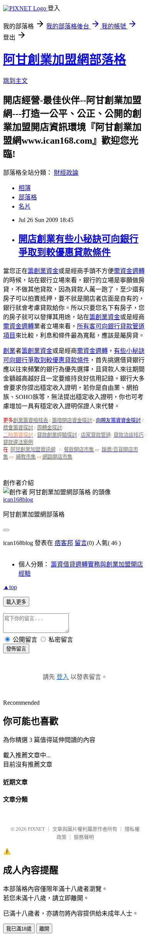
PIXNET (36, 829)
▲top (10, 587)
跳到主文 (15, 81)
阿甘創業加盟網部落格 (64, 59)
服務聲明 (84, 837)
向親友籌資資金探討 (118, 420)
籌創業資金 (43, 271)
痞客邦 (64, 543)
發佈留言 (16, 649)
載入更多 (16, 602)
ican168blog (18, 499)
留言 (81, 543)
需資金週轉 (129, 271)
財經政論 (66, 172)
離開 (44, 929)
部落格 (27, 197)
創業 (9, 351)
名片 (24, 206)
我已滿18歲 (19, 929)
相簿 (24, 188)
